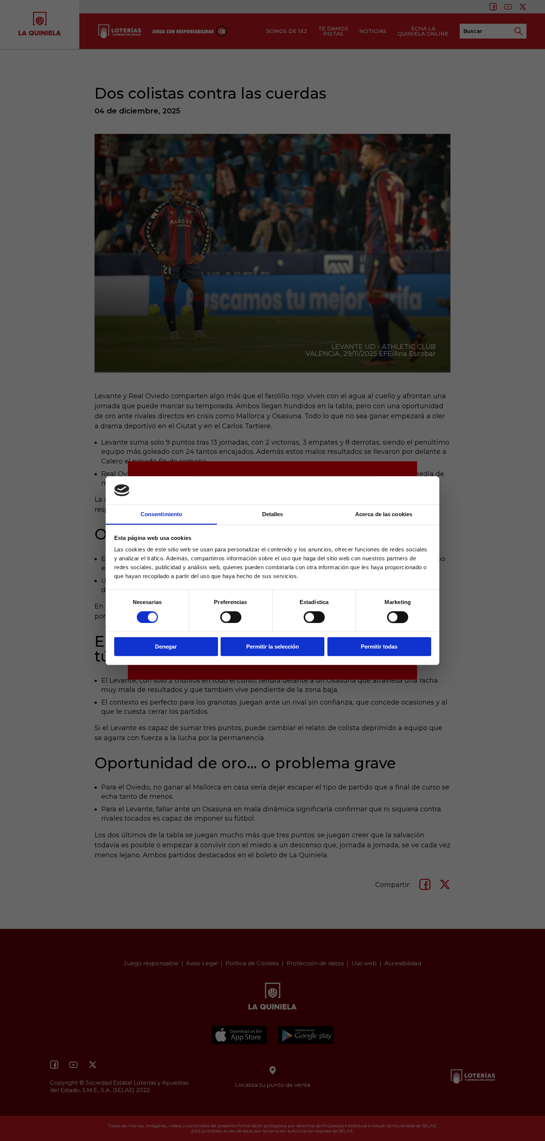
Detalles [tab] (272, 514)
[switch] (230, 617)
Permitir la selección (272, 646)
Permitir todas (379, 646)
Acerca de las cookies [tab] (383, 514)
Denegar (166, 646)
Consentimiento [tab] (161, 514)
